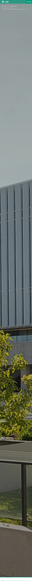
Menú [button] (28, 1)
